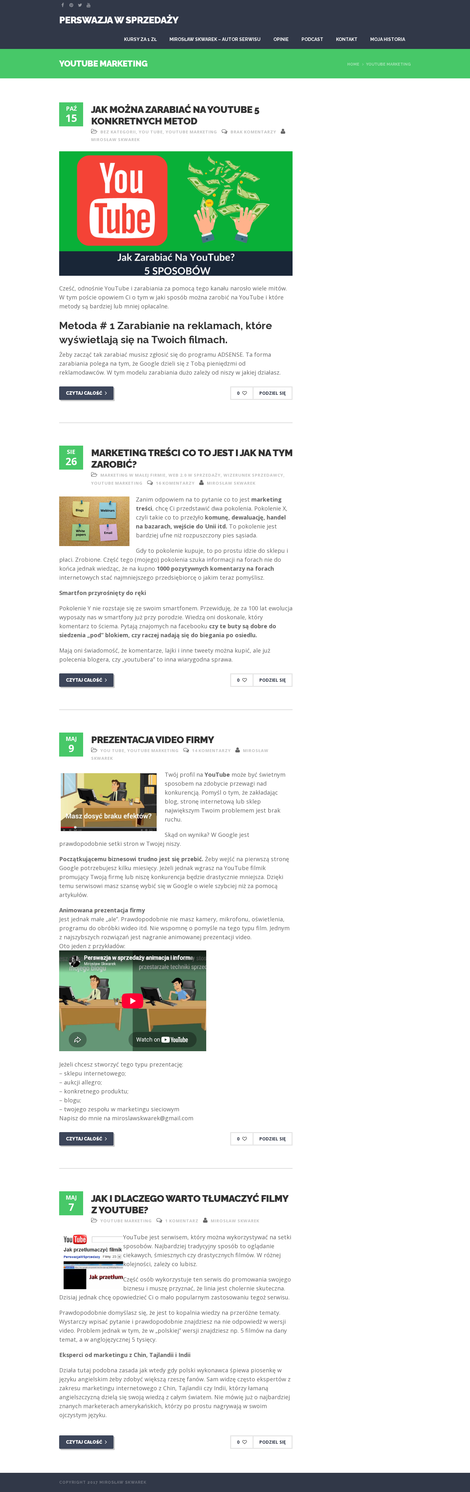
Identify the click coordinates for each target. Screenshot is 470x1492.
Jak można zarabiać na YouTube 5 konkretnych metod (175, 115)
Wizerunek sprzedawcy (253, 475)
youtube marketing (191, 132)
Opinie (281, 39)
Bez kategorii (118, 132)
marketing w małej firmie (133, 475)
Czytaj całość (84, 393)
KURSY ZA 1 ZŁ (140, 39)
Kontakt (346, 39)
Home (353, 64)
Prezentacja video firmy (152, 739)
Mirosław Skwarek (115, 139)
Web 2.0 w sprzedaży (194, 475)
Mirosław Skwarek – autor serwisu (215, 39)
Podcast (312, 39)
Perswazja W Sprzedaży (118, 20)
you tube (151, 132)
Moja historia (387, 39)
